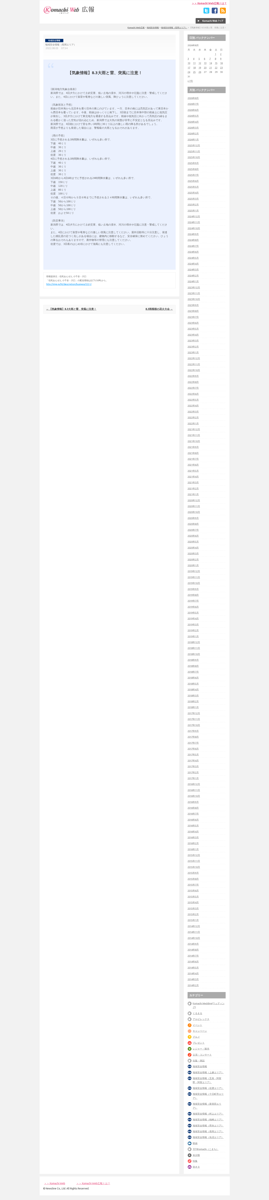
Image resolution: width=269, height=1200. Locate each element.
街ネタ (196, 1166)
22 (216, 67)
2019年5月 (193, 612)
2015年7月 (193, 884)
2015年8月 (193, 879)
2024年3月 (193, 269)
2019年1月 (193, 636)
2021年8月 (193, 453)
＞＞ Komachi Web (54, 1183)
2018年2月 (193, 701)
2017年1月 (193, 778)
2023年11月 (194, 293)
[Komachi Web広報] (69, 13)
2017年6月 (193, 748)
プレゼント (199, 1043)
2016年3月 (193, 837)
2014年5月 (193, 967)
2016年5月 (193, 825)
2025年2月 (193, 204)
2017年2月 (193, 772)
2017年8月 (193, 736)
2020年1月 (193, 565)
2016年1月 (193, 849)
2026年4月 (193, 122)
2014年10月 (194, 938)
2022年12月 (194, 358)
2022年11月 (194, 364)
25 (194, 72)
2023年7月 (193, 317)
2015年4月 (193, 902)
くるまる (197, 1013)
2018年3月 (193, 695)
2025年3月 (193, 198)
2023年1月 (193, 352)
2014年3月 (193, 979)
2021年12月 (194, 429)
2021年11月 (194, 435)
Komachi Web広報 (136, 27)
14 (210, 63)
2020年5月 (193, 541)
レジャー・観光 (201, 1048)
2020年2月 (193, 559)
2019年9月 (193, 589)
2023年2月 (193, 346)
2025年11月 (194, 151)
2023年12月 (194, 287)
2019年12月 (194, 571)
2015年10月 (194, 867)
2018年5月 (193, 683)
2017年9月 (193, 731)
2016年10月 (194, 796)
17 (189, 67)
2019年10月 (194, 583)
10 (189, 63)
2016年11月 (194, 790)
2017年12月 (194, 713)
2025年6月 (193, 181)
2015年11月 (194, 861)
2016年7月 (193, 813)
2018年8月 (193, 666)
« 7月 (190, 81)
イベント (197, 1025)
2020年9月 (193, 518)
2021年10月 (194, 441)
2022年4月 (193, 405)
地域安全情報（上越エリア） (208, 1072)
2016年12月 (194, 784)
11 (194, 63)
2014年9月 (193, 944)
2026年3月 (193, 127)
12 (200, 63)
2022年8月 (193, 382)
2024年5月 (193, 258)
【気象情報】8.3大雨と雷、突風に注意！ (71, 308)
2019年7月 (193, 600)
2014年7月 (193, 955)
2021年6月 (193, 464)
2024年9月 (193, 234)
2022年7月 (193, 388)
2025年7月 (193, 175)
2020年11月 (194, 506)
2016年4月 (193, 831)
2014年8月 (193, 949)
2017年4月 (193, 760)
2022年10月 (194, 370)
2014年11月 (194, 932)
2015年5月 (193, 896)
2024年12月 (194, 216)
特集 (195, 1161)
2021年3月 (193, 482)
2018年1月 (193, 707)
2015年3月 (193, 908)
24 (189, 72)
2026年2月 (193, 133)
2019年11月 (194, 577)
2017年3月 (193, 766)
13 (205, 63)
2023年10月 (194, 299)
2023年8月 (193, 311)
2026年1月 (193, 139)
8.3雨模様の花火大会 (159, 308)
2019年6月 (193, 606)
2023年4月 (193, 334)
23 (221, 67)
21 (210, 67)
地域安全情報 (153, 27)
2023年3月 (193, 340)
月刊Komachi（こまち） (205, 1149)
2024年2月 (193, 275)
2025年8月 (193, 169)
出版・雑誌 (199, 1060)
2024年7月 (193, 246)
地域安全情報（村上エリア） (208, 1113)
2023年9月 (193, 305)
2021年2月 (193, 488)
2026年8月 (193, 98)
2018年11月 (194, 648)
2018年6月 (193, 677)
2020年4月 (193, 547)
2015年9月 (193, 873)
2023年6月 (193, 323)
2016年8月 (193, 808)
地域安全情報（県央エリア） (208, 1125)
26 (200, 72)
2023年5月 (193, 328)
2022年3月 (193, 411)
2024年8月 (193, 240)
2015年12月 (194, 855)
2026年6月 (193, 110)
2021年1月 (193, 494)
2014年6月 (193, 961)
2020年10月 (194, 512)
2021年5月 (193, 470)
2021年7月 (193, 459)
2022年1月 (193, 423)
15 (216, 63)
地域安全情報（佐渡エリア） (208, 1088)
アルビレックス (201, 1019)
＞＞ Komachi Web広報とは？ (209, 3)
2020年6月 (193, 535)
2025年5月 (193, 187)
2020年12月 (194, 500)
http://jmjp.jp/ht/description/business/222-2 (68, 284)
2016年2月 (193, 843)
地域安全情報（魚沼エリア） (208, 1137)
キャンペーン (200, 1031)
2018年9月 (193, 660)
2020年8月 (193, 524)
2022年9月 (193, 376)
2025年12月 (194, 145)
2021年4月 (193, 476)
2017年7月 (193, 743)
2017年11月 (194, 719)
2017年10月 (194, 725)
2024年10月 (194, 228)
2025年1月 (193, 210)
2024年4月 (193, 263)
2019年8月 (193, 595)
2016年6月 (193, 819)
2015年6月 (193, 890)
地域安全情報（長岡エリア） (174, 27)
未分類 (196, 1155)
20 (205, 67)
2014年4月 (193, 973)
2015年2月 (193, 914)
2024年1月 (193, 281)
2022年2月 (193, 417)
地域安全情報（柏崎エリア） (208, 1119)
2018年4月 (193, 689)
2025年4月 (193, 192)
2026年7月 (193, 104)
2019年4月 (193, 618)
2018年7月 (193, 671)
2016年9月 (193, 802)
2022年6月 (193, 394)
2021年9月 (193, 447)
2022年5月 (193, 399)
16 (221, 63)
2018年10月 (194, 654)
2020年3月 (193, 553)
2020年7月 (193, 530)
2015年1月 (193, 920)
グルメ (196, 1036)
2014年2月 (193, 985)
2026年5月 (193, 115)
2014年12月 (194, 926)
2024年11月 (194, 222)
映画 (195, 1143)
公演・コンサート (202, 1054)
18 (194, 67)
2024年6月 (193, 252)
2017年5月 (193, 754)
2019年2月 (193, 630)
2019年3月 (193, 624)
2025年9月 (193, 163)
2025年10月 (194, 157)
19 (200, 67)
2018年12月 (194, 642)
